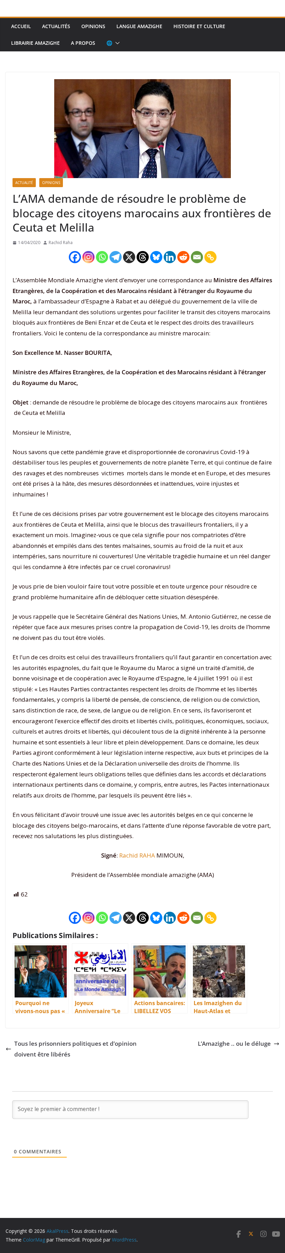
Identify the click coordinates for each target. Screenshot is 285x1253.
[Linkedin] (170, 257)
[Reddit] (183, 257)
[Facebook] (75, 257)
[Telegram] (115, 257)
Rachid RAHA (137, 855)
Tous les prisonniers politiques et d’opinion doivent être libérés (75, 1048)
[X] (129, 257)
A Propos (83, 43)
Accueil (21, 26)
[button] (116, 43)
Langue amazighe (139, 26)
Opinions (93, 26)
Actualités (56, 26)
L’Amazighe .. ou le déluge (234, 1043)
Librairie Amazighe (35, 43)
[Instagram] (88, 257)
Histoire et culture (199, 26)
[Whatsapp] (102, 257)
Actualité (24, 182)
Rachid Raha (61, 242)
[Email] (197, 257)
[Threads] (143, 257)
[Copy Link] (210, 257)
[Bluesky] (156, 257)
